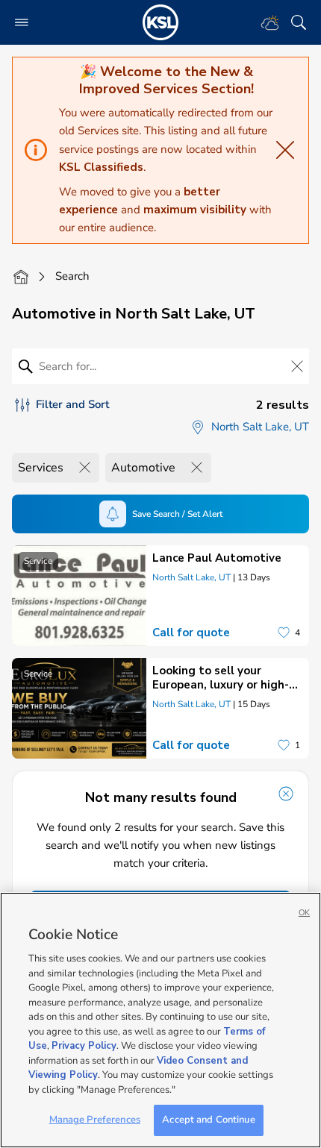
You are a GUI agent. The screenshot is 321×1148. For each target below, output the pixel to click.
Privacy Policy (84, 1046)
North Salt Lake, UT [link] (191, 577)
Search (72, 276)
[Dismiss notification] (285, 793)
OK (304, 912)
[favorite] (283, 632)
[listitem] (160, 595)
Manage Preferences (94, 1119)
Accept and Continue (208, 1119)
